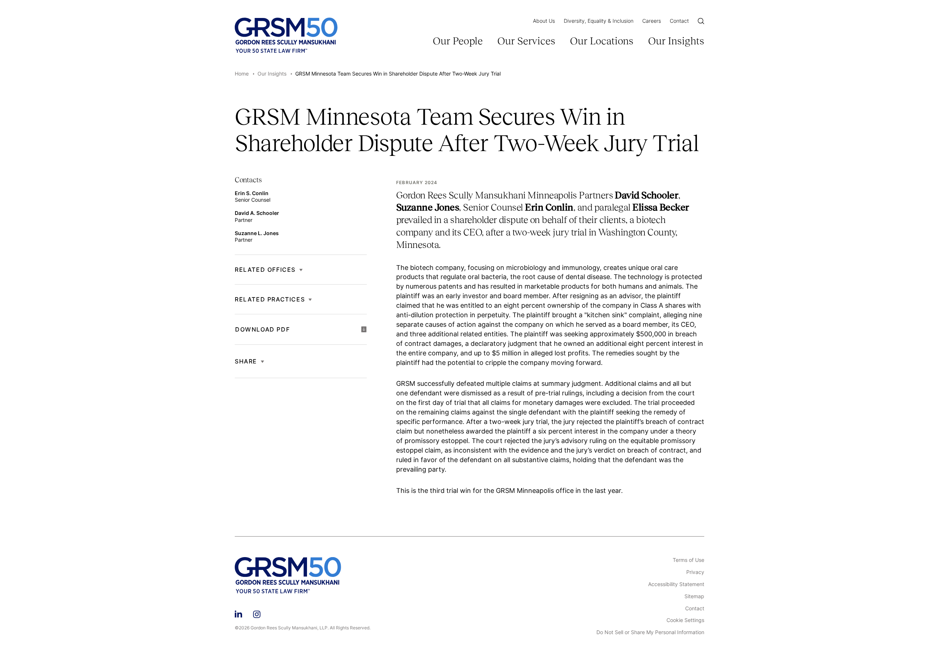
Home (242, 73)
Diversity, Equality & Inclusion (598, 21)
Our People (458, 41)
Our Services (526, 41)
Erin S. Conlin (251, 193)
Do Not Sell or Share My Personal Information (650, 632)
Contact (679, 21)
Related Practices (270, 299)
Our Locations (601, 41)
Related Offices (265, 270)
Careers (651, 21)
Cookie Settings (685, 620)
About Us (544, 21)
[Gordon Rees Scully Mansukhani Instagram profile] (256, 613)
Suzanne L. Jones (257, 233)
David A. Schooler (257, 213)
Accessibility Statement (676, 584)
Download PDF (262, 329)
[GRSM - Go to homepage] (286, 35)
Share (246, 361)
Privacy (695, 572)
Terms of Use (688, 560)
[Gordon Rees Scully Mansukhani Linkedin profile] (238, 613)
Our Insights (676, 41)
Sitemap (694, 596)
